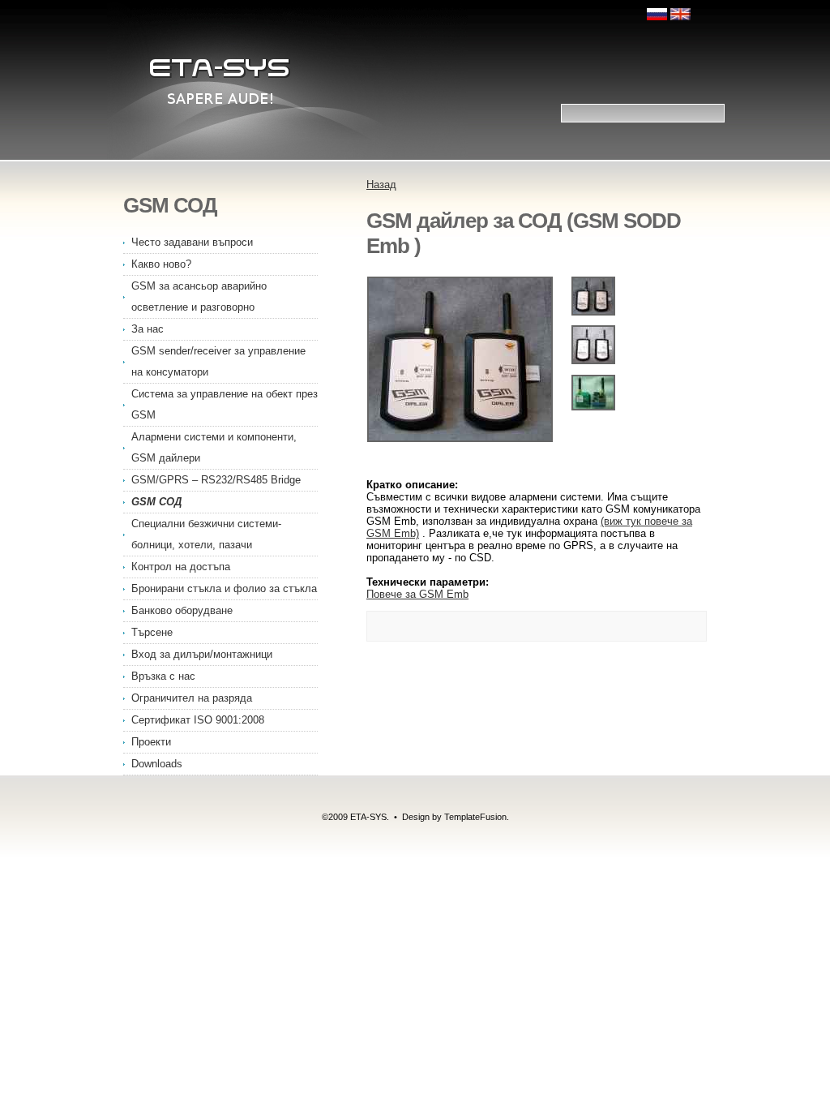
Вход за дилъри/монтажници (201, 654)
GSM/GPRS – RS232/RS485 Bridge (216, 480)
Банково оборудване (182, 610)
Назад (381, 184)
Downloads (156, 764)
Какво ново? (161, 264)
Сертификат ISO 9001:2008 (197, 720)
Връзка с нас (163, 676)
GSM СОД (156, 502)
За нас (147, 329)
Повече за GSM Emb (417, 594)
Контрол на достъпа (180, 566)
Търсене (152, 632)
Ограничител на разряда (191, 698)
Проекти (151, 742)
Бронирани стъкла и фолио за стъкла (224, 588)
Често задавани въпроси (192, 242)
